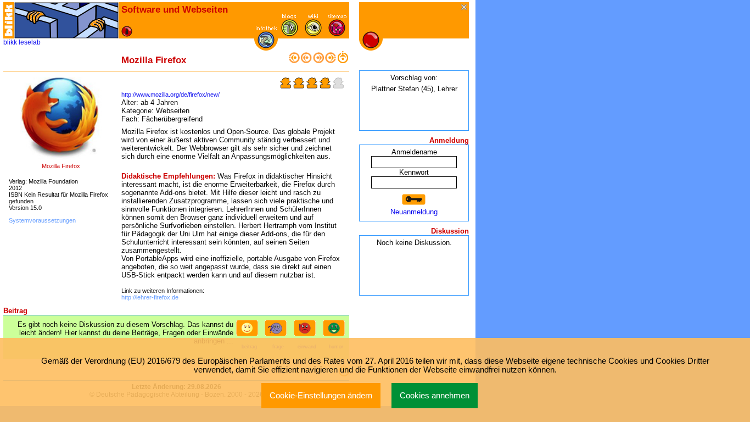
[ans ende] (330, 61)
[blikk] (8, 20)
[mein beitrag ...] (249, 331)
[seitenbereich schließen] (465, 8)
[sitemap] (336, 34)
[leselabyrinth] (66, 20)
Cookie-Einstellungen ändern (321, 395)
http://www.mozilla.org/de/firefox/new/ (170, 94)
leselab (30, 42)
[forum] (289, 34)
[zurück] (306, 61)
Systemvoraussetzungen (42, 220)
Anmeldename (414, 152)
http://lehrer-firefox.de (149, 297)
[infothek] (266, 46)
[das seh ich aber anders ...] (307, 331)
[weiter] (318, 61)
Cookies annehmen (434, 395)
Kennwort (414, 172)
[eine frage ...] (278, 331)
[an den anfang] (294, 61)
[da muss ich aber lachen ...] (336, 331)
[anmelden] (414, 200)
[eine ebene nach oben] (342, 61)
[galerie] (313, 34)
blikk (10, 42)
